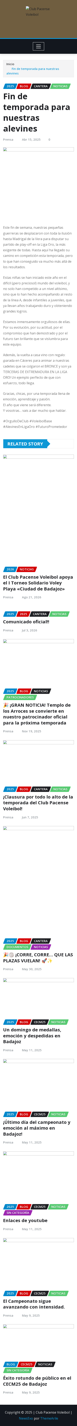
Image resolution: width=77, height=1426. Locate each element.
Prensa (8, 139)
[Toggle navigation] (38, 46)
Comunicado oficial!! (26, 621)
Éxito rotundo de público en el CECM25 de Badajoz (37, 1381)
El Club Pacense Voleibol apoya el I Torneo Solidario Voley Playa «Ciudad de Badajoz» (38, 583)
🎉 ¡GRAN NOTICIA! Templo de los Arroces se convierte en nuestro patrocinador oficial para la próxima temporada (37, 714)
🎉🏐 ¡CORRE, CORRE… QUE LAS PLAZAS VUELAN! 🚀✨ (38, 957)
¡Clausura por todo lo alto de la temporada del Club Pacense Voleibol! (38, 803)
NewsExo (26, 1418)
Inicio (10, 64)
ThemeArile (49, 1418)
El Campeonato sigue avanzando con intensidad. (34, 1304)
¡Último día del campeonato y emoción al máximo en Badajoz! (36, 1128)
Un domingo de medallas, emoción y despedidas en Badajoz (32, 1035)
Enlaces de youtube (25, 1220)
